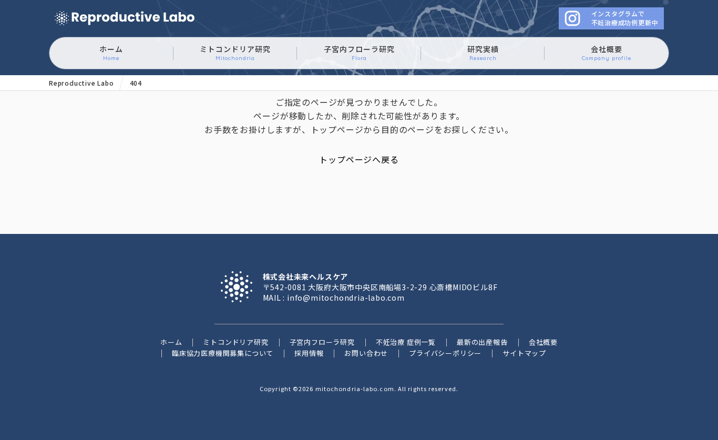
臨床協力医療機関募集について (222, 353)
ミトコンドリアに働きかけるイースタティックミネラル (124, 18)
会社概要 (606, 53)
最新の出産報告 (482, 342)
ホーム (111, 53)
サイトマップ (524, 353)
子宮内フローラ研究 (359, 53)
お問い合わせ (366, 353)
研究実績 (483, 53)
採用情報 (308, 353)
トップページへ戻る (358, 159)
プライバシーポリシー (445, 353)
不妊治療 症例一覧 (406, 342)
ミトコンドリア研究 (235, 53)
